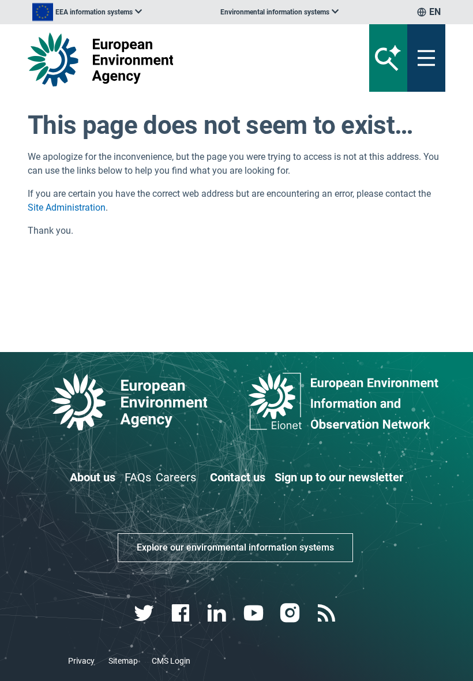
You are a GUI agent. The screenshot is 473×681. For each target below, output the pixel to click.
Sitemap (123, 660)
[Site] (164, 59)
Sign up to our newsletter (339, 477)
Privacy (81, 660)
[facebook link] (182, 613)
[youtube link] (254, 613)
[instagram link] (291, 613)
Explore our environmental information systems (235, 547)
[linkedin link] (218, 613)
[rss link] (327, 613)
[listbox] (87, 12)
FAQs (138, 477)
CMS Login (171, 660)
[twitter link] (145, 613)
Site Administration (67, 207)
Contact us (237, 477)
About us (92, 477)
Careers (176, 477)
